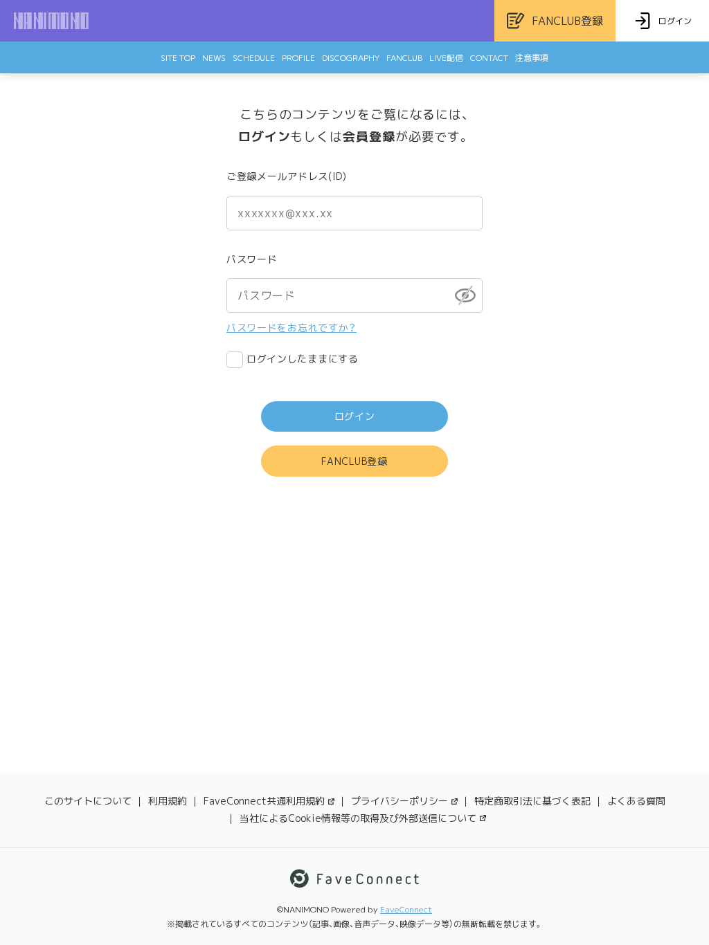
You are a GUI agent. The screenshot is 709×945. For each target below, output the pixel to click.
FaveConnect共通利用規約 (264, 800)
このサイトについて (88, 800)
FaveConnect (406, 909)
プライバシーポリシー (399, 800)
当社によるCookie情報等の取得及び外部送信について (358, 818)
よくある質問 (636, 800)
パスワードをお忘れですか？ (291, 327)
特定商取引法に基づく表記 (532, 800)
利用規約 (167, 800)
